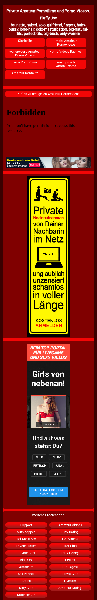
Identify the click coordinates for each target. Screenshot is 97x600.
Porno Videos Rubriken (66, 51)
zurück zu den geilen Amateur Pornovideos (48, 94)
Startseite (25, 41)
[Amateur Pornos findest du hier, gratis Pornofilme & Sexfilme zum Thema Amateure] (48, 425)
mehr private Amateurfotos (66, 64)
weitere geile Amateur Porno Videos (25, 53)
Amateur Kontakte (25, 73)
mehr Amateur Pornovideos (66, 42)
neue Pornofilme (25, 62)
